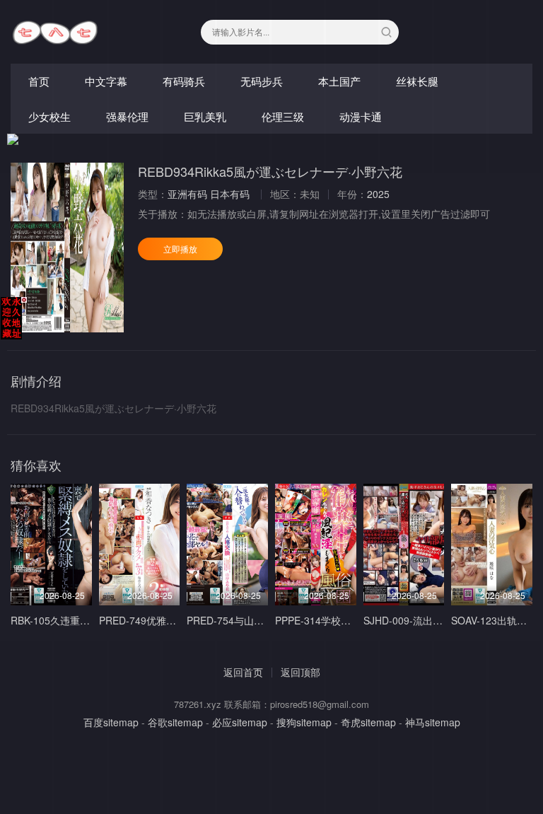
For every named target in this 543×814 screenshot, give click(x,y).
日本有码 (230, 194)
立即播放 (180, 249)
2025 (378, 194)
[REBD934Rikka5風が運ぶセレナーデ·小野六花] (67, 247)
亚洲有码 (187, 194)
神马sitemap (432, 722)
